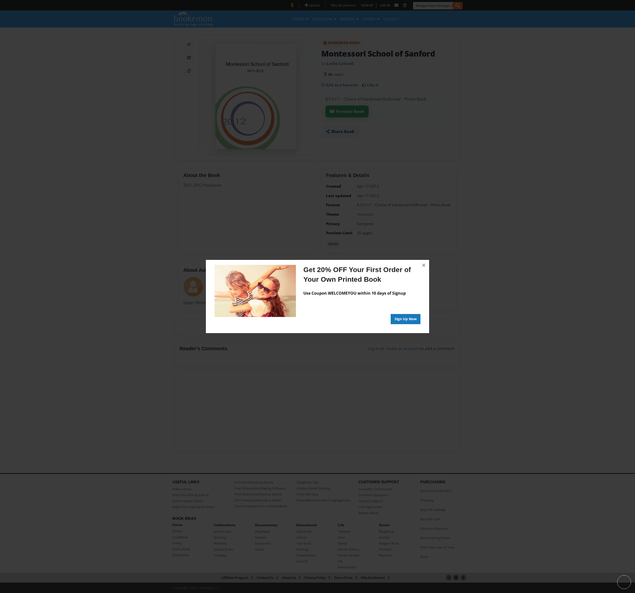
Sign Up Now (406, 318)
